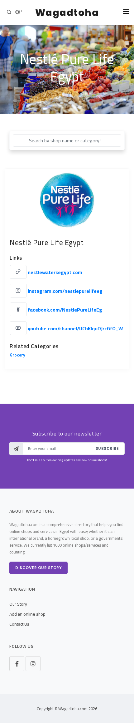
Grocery (17, 356)
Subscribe (107, 448)
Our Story (18, 604)
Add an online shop (27, 614)
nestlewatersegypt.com (55, 272)
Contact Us (19, 624)
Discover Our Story (38, 567)
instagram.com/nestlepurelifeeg (65, 291)
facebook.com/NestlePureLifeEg (65, 309)
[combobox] (67, 140)
